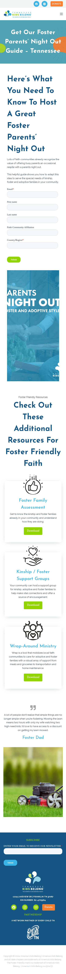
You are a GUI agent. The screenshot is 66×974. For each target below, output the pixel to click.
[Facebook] (36, 4)
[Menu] (61, 14)
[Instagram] (44, 4)
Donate (56, 4)
